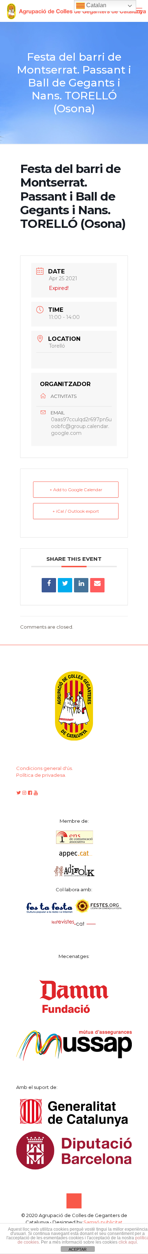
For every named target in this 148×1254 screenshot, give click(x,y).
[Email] (97, 585)
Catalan (95, 5)
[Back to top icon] (74, 1200)
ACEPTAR (78, 1249)
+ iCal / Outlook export (75, 511)
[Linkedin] (81, 585)
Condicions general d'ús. (44, 768)
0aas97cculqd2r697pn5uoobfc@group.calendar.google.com (81, 426)
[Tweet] (65, 585)
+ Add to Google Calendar (76, 489)
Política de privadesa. (41, 775)
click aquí (128, 1242)
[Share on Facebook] (49, 585)
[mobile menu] (138, 11)
